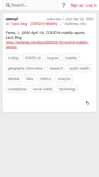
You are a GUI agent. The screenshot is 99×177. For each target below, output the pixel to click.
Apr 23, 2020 (83, 18)
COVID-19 (32, 57)
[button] (63, 5)
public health (79, 68)
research (56, 68)
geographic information (25, 68)
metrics (45, 78)
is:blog (13, 57)
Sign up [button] (76, 5)
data (29, 78)
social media (42, 88)
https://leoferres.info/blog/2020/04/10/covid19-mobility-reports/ (47, 44)
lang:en (52, 57)
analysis (64, 78)
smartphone (17, 88)
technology (67, 88)
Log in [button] (91, 5)
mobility (71, 57)
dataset (14, 78)
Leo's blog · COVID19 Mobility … (37, 23)
